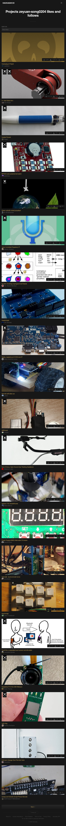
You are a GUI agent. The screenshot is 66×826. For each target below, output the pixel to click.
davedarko (7, 579)
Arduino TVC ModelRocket (10, 503)
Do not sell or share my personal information (33, 818)
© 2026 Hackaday (33, 822)
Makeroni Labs (8, 469)
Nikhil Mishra (8, 506)
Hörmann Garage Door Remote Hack (13, 760)
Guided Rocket (6, 137)
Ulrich (6, 396)
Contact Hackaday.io (18, 816)
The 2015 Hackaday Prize (5, 71)
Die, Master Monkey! (10, 286)
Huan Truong (8, 689)
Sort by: (4, 27)
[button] (61, 3)
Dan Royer (7, 103)
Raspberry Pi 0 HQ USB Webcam (12, 687)
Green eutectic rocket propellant (11, 210)
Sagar (6, 139)
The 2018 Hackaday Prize (5, 621)
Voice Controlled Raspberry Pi (11, 247)
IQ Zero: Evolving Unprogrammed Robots (14, 284)
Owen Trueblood (9, 616)
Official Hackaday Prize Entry (9, 71)
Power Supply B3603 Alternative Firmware (14, 540)
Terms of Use (38, 816)
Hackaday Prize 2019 (5, 694)
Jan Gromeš (8, 322)
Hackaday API (56, 816)
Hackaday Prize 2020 (5, 658)
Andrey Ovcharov (9, 725)
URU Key (4, 723)
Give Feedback (29, 816)
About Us (8, 816)
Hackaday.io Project (8, 64)
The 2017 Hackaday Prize (5, 145)
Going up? (33, 812)
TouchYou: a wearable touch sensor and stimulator (17, 650)
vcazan (6, 432)
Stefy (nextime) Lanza (10, 359)
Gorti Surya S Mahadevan (12, 799)
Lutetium (6, 66)
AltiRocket (5, 430)
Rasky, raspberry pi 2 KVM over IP (12, 357)
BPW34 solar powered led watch (11, 174)
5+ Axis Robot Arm (7, 100)
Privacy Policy (47, 816)
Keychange (5, 613)
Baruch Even (8, 542)
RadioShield (5, 320)
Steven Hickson (9, 249)
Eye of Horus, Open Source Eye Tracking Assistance (18, 467)
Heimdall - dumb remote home (11, 577)
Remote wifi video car (8, 393)
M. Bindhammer (9, 212)
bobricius (7, 176)
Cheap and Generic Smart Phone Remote (14, 796)
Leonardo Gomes (9, 652)
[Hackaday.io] (9, 3)
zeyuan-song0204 (32, 11)
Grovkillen (7, 762)
